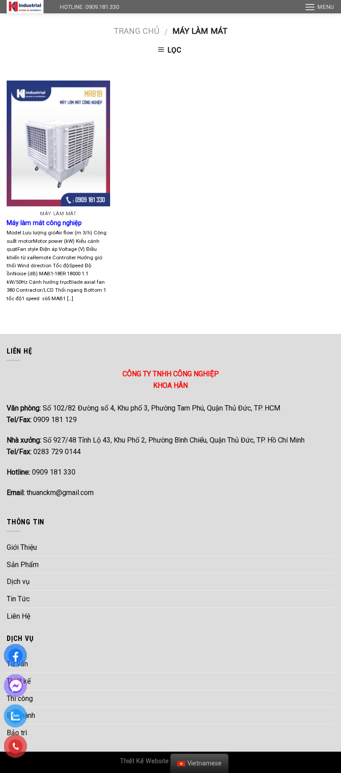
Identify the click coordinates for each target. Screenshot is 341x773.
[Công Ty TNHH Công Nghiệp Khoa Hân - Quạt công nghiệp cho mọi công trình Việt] (27, 6)
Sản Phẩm (23, 564)
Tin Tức (18, 599)
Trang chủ (136, 31)
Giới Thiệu (22, 547)
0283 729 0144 (44, 451)
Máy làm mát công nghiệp (44, 223)
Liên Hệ (18, 616)
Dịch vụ (18, 581)
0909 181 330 (41, 472)
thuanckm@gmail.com (50, 492)
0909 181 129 (42, 419)
